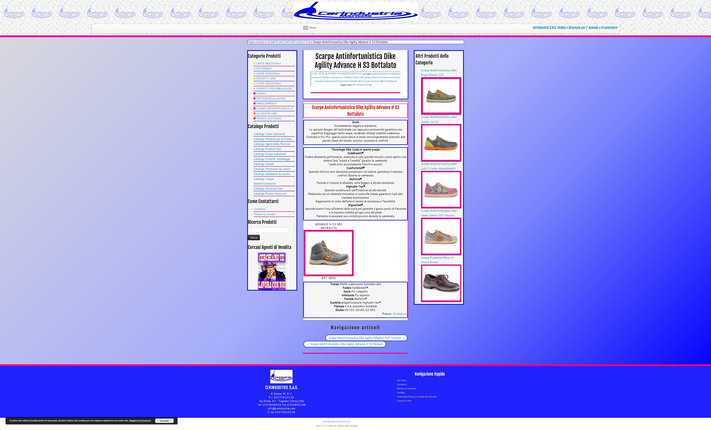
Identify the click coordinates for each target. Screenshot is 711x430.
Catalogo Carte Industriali (269, 134)
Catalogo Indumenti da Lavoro (271, 174)
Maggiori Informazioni (140, 420)
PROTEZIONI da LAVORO (271, 98)
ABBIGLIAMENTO (266, 103)
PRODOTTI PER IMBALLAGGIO (274, 88)
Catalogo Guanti (263, 164)
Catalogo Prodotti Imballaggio (272, 159)
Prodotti (401, 392)
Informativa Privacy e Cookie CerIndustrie (417, 396)
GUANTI (261, 93)
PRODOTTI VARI (266, 78)
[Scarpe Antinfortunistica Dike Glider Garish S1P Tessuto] (441, 236)
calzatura (394, 73)
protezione (386, 77)
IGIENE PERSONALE (268, 73)
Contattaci (260, 209)
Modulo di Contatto (265, 214)
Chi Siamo (402, 380)
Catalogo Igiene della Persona (271, 144)
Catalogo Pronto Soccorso (269, 193)
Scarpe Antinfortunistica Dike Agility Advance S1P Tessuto (366, 338)
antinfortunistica (379, 73)
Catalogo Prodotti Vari (267, 149)
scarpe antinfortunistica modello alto (343, 81)
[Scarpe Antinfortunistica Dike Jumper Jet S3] (441, 142)
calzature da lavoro (332, 77)
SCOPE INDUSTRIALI (268, 83)
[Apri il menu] (305, 28)
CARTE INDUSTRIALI (268, 63)
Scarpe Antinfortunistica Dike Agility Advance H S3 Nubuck (345, 344)
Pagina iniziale (255, 42)
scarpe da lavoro (372, 81)
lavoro (376, 77)
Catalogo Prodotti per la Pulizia (272, 139)
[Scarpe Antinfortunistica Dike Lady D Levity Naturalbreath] (441, 189)
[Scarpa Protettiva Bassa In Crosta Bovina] (441, 283)
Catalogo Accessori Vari (267, 188)
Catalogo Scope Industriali (269, 154)
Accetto (164, 420)
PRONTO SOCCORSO (268, 118)
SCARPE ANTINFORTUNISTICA (288, 42)
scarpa (396, 77)
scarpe (319, 81)
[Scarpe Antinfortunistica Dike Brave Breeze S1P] (441, 96)
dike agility (365, 77)
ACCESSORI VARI (266, 113)
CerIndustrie (390, 81)
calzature (316, 77)
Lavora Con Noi (404, 400)
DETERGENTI (264, 68)
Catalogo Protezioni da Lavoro (272, 169)
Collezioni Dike (351, 77)
